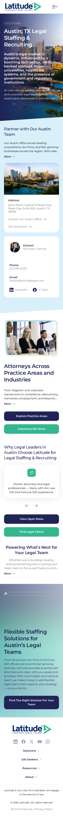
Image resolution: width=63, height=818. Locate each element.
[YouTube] (40, 742)
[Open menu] (55, 7)
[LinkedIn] (15, 742)
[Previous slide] (27, 505)
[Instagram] (48, 742)
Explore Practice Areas (31, 416)
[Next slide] (36, 505)
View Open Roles (31, 519)
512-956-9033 (18, 268)
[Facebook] (24, 742)
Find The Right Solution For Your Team (31, 702)
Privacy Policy (43, 809)
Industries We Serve (31, 428)
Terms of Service (21, 809)
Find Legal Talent (31, 531)
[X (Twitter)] (32, 742)
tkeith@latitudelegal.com (26, 280)
